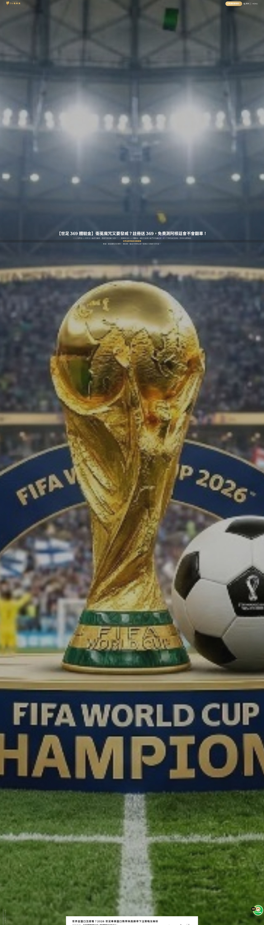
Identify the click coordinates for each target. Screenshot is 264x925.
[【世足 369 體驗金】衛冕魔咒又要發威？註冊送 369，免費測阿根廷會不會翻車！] (132, 462)
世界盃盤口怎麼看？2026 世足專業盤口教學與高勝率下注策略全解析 (115, 921)
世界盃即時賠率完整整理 (132, 241)
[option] (132, 462)
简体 (247, 4)
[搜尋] (244, 3)
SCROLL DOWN (5, 916)
